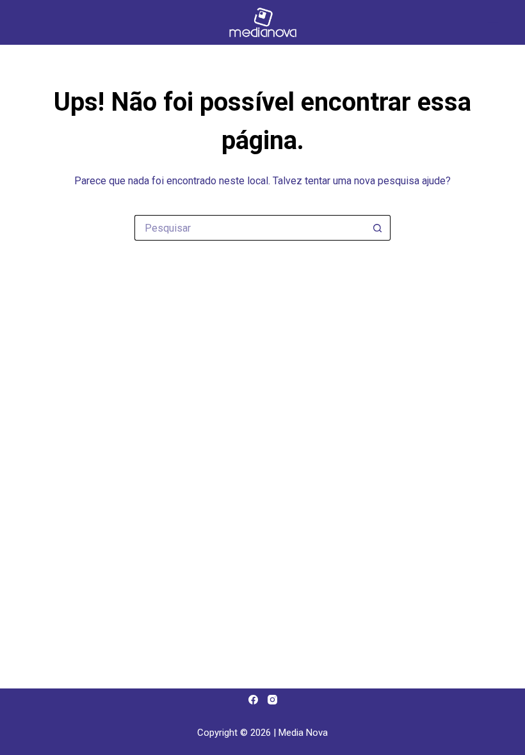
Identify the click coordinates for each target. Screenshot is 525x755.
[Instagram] (272, 699)
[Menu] (493, 22)
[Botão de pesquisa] (378, 228)
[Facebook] (253, 699)
